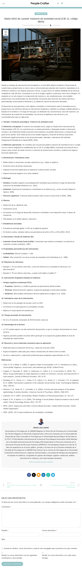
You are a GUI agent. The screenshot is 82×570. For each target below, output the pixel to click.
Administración (41, 13)
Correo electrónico (49, 530)
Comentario (6, 507)
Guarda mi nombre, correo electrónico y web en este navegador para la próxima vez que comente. (40, 548)
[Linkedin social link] (43, 475)
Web (3, 539)
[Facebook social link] (29, 475)
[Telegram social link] (53, 475)
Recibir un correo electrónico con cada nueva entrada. (59, 556)
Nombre (5, 530)
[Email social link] (39, 475)
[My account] (58, 3)
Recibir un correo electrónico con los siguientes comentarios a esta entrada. (19, 556)
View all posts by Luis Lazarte (41, 462)
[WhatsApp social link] (48, 475)
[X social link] (34, 475)
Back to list (41, 485)
